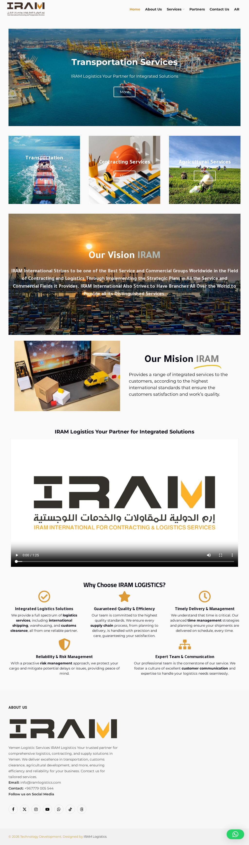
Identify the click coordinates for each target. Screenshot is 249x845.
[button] (235, 834)
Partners (197, 9)
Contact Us (219, 9)
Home (135, 9)
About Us (153, 9)
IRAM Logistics (95, 836)
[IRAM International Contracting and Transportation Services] (25, 9)
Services (174, 9)
